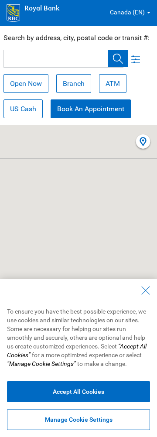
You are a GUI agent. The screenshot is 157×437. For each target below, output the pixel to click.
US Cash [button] (23, 109)
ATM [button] (113, 83)
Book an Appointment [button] (90, 109)
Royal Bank (41, 8)
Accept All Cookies (78, 391)
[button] (118, 58)
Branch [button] (74, 83)
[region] (78, 358)
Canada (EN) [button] (127, 12)
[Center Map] (143, 142)
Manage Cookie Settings (79, 419)
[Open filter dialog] (134, 58)
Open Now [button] (26, 83)
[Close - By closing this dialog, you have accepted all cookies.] (145, 290)
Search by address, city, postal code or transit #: (76, 38)
